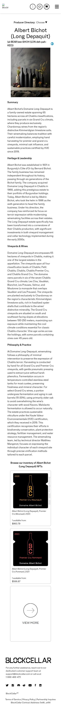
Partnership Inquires (46, 699)
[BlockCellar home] (5, 7)
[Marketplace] (33, 6)
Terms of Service (13, 699)
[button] (46, 6)
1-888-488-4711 (13, 677)
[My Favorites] (39, 6)
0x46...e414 (45, 702)
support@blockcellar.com (18, 674)
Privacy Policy (28, 699)
